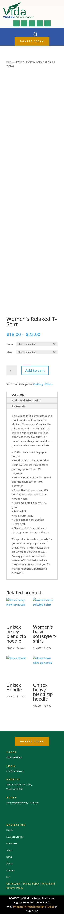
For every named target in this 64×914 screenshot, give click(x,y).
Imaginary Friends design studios (33, 906)
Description (19, 394)
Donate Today (32, 41)
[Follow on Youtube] (32, 23)
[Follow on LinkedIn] (40, 23)
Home (9, 61)
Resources (12, 843)
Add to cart (35, 370)
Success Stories (15, 836)
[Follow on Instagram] (24, 23)
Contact (10, 870)
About (9, 863)
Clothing (19, 61)
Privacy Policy (31, 883)
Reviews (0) (18, 406)
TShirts (30, 61)
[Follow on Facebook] (16, 23)
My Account (13, 883)
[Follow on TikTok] (47, 23)
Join (8, 876)
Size (9, 352)
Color (10, 344)
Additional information (26, 400)
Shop (9, 850)
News (9, 856)
